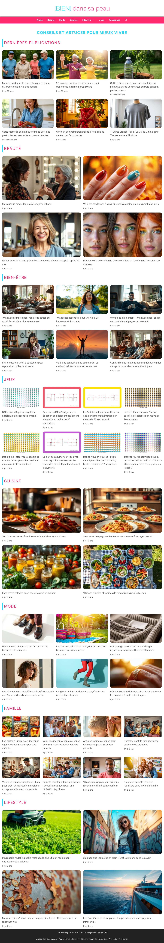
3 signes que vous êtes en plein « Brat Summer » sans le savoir (117, 857)
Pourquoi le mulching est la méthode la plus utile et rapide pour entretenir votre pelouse (36, 859)
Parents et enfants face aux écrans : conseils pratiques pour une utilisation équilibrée (61, 785)
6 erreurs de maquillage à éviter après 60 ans (26, 204)
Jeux (101, 20)
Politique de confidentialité (106, 939)
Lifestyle (86, 20)
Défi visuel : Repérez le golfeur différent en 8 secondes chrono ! (19, 414)
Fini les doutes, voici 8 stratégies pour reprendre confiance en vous (22, 364)
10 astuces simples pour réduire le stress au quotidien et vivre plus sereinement (26, 319)
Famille (13, 708)
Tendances (114, 20)
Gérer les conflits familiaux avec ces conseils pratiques (141, 743)
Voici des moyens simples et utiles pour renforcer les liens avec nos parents (61, 745)
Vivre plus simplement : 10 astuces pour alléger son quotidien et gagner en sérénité (135, 319)
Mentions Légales (88, 939)
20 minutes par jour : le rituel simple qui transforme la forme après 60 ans (77, 85)
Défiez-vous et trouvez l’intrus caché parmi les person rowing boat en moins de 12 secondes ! (100, 460)
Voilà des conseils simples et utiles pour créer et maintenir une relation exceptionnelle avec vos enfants (21, 785)
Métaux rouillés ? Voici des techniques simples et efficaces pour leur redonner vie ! (39, 920)
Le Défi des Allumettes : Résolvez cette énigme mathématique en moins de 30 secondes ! (101, 416)
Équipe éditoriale (65, 939)
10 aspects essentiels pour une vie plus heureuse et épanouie (77, 319)
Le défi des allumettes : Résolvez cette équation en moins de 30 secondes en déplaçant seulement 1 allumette (61, 462)
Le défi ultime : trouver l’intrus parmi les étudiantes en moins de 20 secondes (142, 416)
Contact (76, 939)
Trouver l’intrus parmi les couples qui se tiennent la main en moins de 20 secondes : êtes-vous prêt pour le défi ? (143, 462)
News (40, 20)
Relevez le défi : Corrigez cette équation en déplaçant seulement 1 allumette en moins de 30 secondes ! (62, 418)
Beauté (51, 20)
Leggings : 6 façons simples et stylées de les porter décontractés (80, 693)
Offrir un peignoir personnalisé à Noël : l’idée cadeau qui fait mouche (80, 133)
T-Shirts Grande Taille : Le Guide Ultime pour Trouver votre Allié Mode (134, 133)
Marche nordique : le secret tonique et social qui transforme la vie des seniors (26, 85)
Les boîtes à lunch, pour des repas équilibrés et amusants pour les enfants (20, 745)
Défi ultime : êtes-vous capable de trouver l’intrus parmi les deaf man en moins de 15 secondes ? (20, 460)
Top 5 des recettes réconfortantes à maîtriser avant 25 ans (34, 536)
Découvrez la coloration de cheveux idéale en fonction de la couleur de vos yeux (121, 262)
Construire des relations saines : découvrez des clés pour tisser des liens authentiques (135, 364)
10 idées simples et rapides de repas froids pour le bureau (114, 593)
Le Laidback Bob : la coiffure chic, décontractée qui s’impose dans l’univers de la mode (28, 693)
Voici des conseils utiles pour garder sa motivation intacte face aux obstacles (77, 364)
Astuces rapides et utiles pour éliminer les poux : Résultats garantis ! (99, 745)
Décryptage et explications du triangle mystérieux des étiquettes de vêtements (132, 648)
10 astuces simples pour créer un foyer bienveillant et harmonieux (101, 783)
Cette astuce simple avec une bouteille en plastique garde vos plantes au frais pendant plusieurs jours (134, 87)
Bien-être (15, 277)
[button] (126, 19)
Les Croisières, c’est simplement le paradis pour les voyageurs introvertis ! (117, 920)
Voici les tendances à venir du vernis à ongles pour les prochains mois (121, 204)
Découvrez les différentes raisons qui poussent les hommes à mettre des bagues (135, 693)
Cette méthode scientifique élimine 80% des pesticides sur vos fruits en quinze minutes (26, 133)
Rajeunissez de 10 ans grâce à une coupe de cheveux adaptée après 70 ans (40, 262)
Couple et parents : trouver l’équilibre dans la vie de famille (141, 783)
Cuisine (74, 20)
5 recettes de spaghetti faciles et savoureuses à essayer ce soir (117, 536)
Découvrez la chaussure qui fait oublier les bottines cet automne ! (25, 648)
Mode (62, 20)
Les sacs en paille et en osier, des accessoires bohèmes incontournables (81, 648)
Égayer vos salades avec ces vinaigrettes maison (29, 593)
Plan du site (123, 939)
